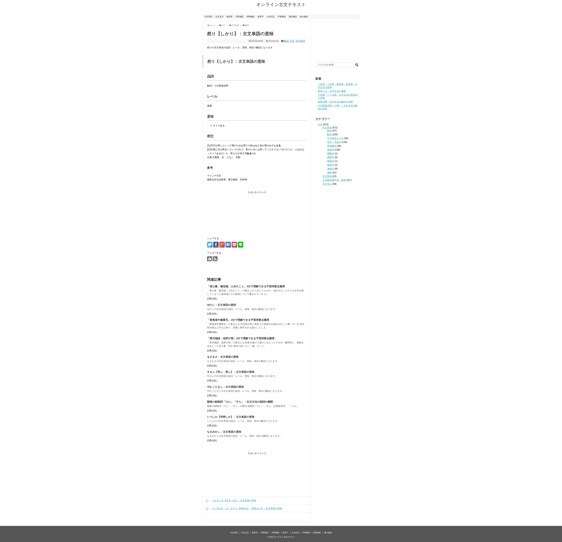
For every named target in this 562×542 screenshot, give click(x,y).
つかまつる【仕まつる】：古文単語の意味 (234, 500)
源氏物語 (293, 16)
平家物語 (282, 16)
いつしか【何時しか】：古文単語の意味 (231, 416)
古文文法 (219, 16)
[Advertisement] (257, 212)
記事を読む (212, 298)
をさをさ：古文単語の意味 (223, 356)
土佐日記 (271, 16)
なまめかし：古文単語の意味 (224, 431)
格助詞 (330, 165)
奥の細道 (304, 16)
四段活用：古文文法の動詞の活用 (335, 102)
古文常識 (327, 176)
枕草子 (261, 16)
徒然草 (229, 16)
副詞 (329, 130)
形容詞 (330, 149)
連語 (329, 172)
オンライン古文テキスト (281, 4)
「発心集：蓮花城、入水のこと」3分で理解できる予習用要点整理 (246, 286)
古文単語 (208, 16)
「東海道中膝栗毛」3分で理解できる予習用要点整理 (238, 319)
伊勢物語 (250, 16)
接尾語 (330, 161)
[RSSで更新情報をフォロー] (215, 258)
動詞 (286, 41)
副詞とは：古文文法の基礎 (332, 91)
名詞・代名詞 (334, 142)
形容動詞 (331, 146)
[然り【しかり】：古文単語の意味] (228, 245)
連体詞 (330, 168)
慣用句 (330, 157)
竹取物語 (239, 16)
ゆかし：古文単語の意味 (221, 304)
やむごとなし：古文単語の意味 (225, 386)
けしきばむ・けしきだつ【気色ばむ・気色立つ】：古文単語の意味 (247, 508)
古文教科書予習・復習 (334, 180)
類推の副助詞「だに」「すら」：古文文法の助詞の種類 (240, 401)
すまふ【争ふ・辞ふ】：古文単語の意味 (231, 371)
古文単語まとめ (335, 138)
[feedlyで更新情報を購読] (209, 258)
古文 (292, 41)
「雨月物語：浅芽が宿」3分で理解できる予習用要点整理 (240, 338)
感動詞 (330, 153)
